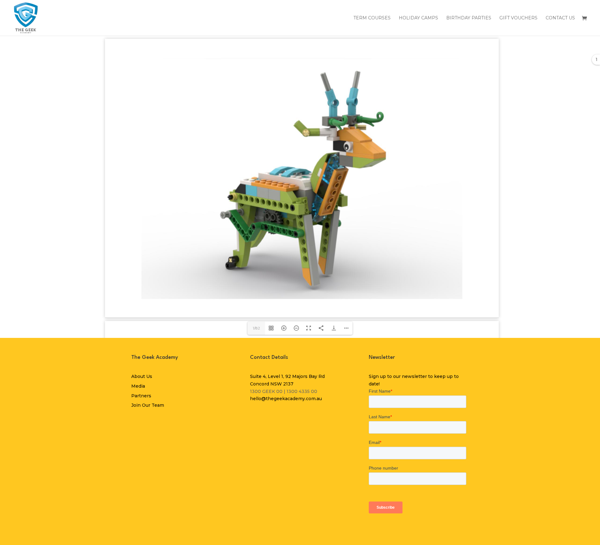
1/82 (256, 328)
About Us (141, 376)
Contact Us (560, 18)
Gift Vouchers (518, 18)
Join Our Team (147, 405)
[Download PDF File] (334, 328)
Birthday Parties (468, 18)
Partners (141, 396)
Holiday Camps (418, 18)
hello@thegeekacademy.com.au (286, 398)
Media (138, 386)
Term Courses (372, 18)
